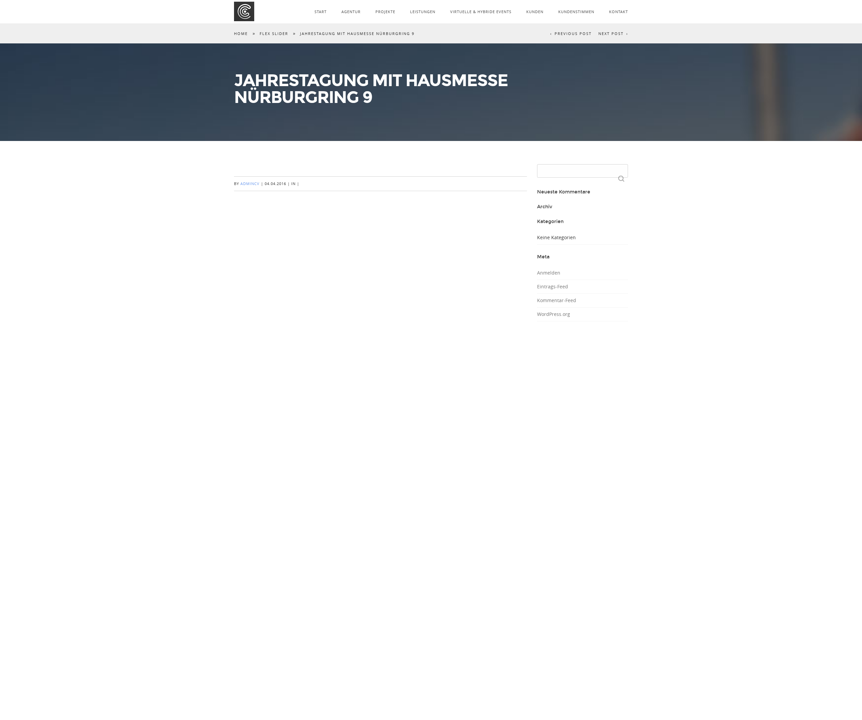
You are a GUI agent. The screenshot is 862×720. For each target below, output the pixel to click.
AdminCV (250, 183)
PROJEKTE (385, 11)
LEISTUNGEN (422, 11)
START (320, 11)
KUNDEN (534, 11)
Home (241, 33)
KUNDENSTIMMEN (576, 11)
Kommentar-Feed (556, 300)
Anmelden (548, 272)
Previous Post (573, 33)
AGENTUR (351, 11)
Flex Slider (274, 33)
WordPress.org (553, 314)
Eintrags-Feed (552, 286)
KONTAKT (618, 11)
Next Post (611, 33)
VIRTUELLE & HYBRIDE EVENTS (480, 11)
